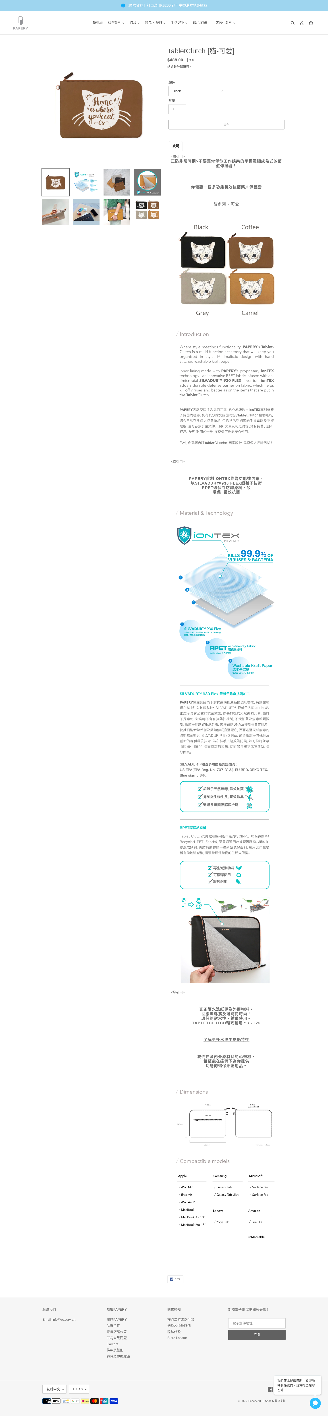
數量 (171, 100)
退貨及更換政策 (118, 1356)
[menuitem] (97, 23)
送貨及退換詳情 (179, 1325)
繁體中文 (53, 1389)
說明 (175, 146)
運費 (186, 67)
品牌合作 (113, 1325)
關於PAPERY (117, 1319)
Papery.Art (254, 1401)
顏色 (171, 82)
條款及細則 (115, 1350)
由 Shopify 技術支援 (274, 1401)
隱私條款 (174, 1332)
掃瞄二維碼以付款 (180, 1319)
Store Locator (177, 1338)
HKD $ (78, 1389)
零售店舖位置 (117, 1332)
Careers (112, 1344)
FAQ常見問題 (117, 1338)
